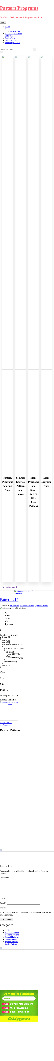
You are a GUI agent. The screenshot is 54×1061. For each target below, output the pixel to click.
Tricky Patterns (11, 944)
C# (2, 684)
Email (3, 903)
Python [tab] (9, 624)
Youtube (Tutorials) (12, 43)
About (7, 29)
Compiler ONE (11, 40)
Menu (3, 22)
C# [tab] (6, 621)
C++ (3, 672)
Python (4, 690)
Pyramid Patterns (11, 937)
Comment (4, 878)
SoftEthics (9, 36)
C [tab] (6, 612)
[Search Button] (6, 45)
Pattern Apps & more (13, 33)
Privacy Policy (16, 31)
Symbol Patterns (41, 606)
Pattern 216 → (6, 723)
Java (2, 678)
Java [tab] (7, 618)
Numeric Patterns (27, 606)
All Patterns (14, 606)
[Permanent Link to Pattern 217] (27, 593)
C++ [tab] (7, 615)
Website (3, 908)
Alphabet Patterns (12, 932)
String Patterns (11, 939)
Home (7, 27)
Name (3, 898)
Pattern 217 (9, 599)
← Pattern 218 (6, 725)
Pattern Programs (19, 8)
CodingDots (10, 38)
